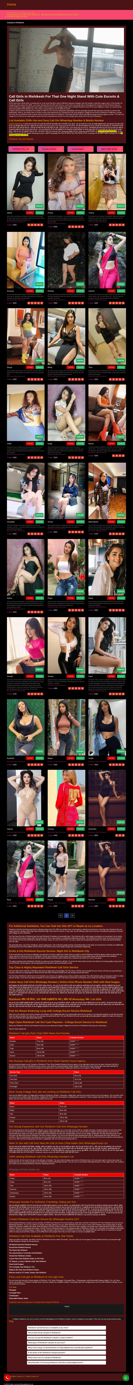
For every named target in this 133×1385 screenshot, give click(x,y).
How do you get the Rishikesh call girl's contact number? (50, 1338)
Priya (50, 598)
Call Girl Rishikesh (16, 124)
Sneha (51, 676)
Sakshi (91, 291)
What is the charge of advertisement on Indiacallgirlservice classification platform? (60, 1348)
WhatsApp (40, 212)
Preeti (50, 213)
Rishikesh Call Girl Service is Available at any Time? (48, 1328)
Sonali (10, 676)
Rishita (51, 291)
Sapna (10, 829)
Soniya (51, 829)
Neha (9, 598)
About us (21, 1376)
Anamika (92, 829)
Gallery (14, 1376)
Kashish (10, 758)
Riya (9, 900)
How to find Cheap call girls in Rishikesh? (44, 1333)
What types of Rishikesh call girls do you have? (46, 1343)
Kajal (50, 444)
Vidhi (9, 444)
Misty (50, 367)
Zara (90, 676)
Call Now (30, 212)
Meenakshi (93, 522)
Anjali (90, 758)
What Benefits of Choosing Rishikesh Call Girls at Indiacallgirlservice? (55, 1362)
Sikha (9, 213)
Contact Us (35, 1376)
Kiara (90, 598)
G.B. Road (12, 1287)
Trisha (91, 213)
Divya (9, 367)
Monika (91, 900)
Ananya (10, 291)
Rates (28, 1376)
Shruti (50, 522)
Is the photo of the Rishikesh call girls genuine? (46, 1352)
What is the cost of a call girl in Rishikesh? (44, 1357)
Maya (50, 758)
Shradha (11, 522)
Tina (90, 367)
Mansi (91, 444)
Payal (50, 900)
